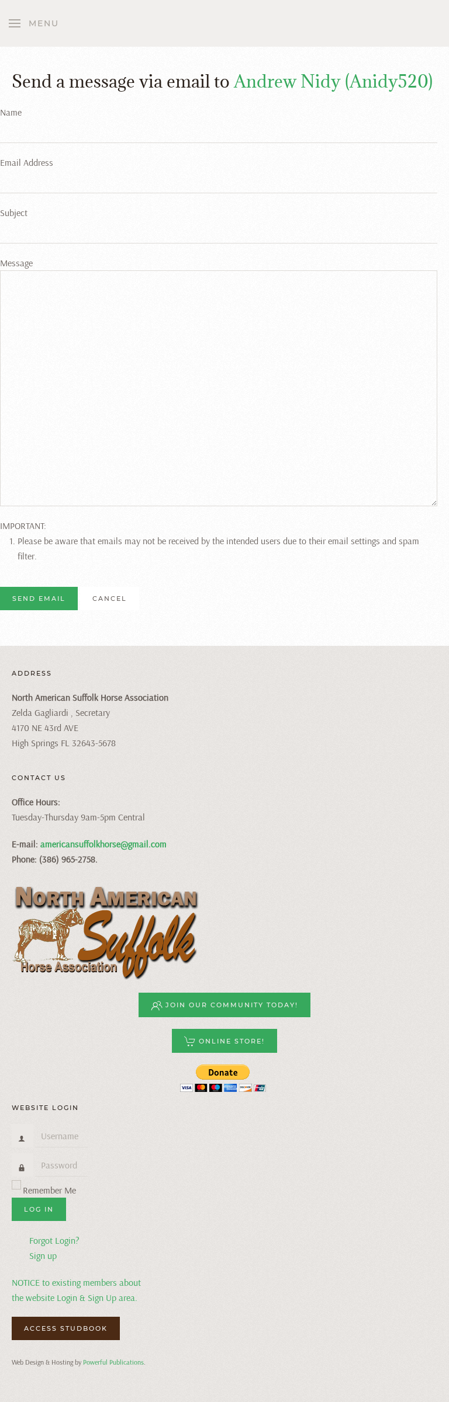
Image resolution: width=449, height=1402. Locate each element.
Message (16, 263)
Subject (13, 212)
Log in (39, 1209)
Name (11, 112)
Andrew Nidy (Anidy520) (333, 81)
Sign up (43, 1255)
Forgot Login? (54, 1240)
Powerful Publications (113, 1362)
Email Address (26, 162)
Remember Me (49, 1190)
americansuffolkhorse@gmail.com (103, 844)
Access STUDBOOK (66, 1328)
